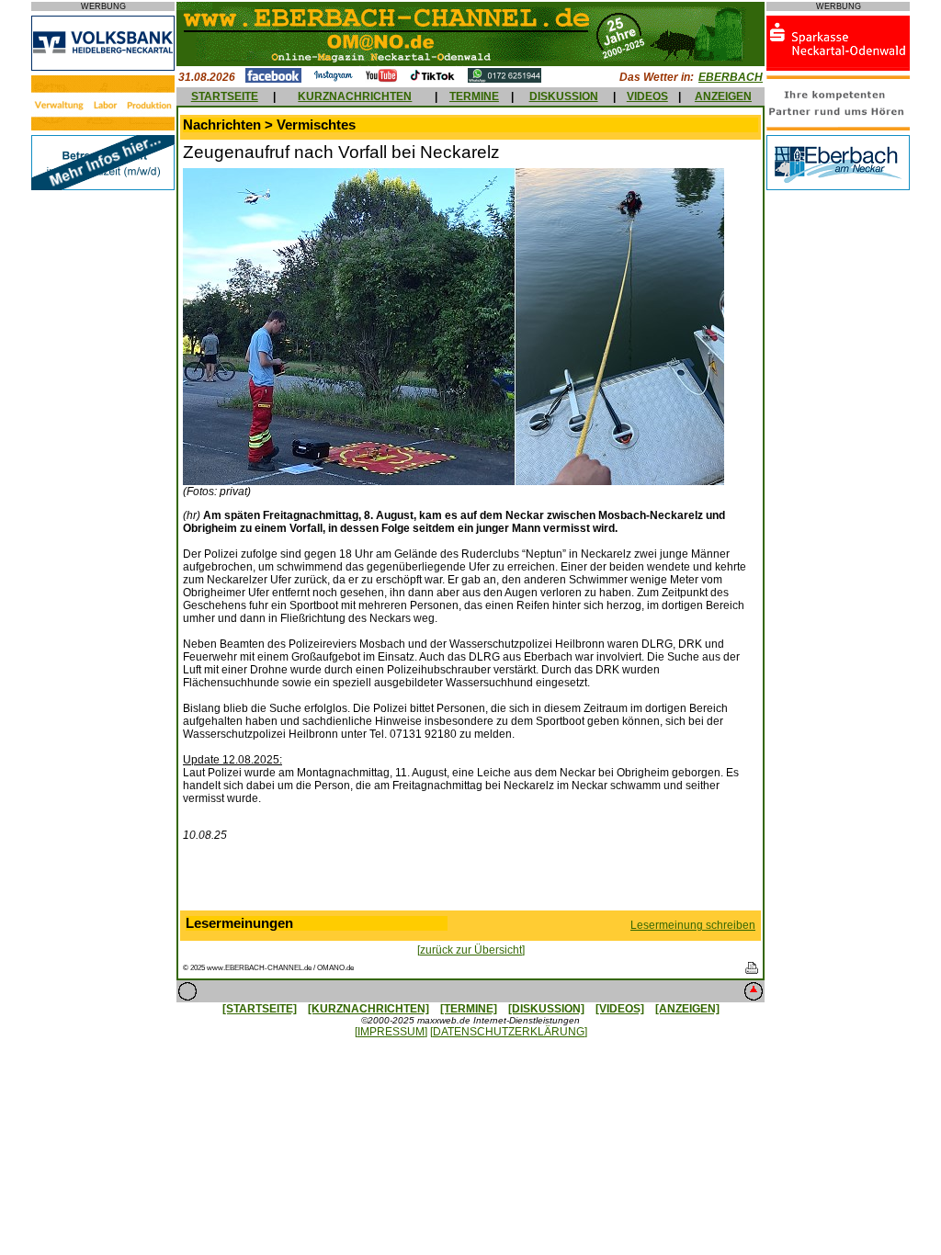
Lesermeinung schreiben (692, 925)
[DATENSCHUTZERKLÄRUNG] (508, 1031)
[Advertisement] (470, 880)
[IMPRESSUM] (391, 1031)
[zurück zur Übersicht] (471, 950)
